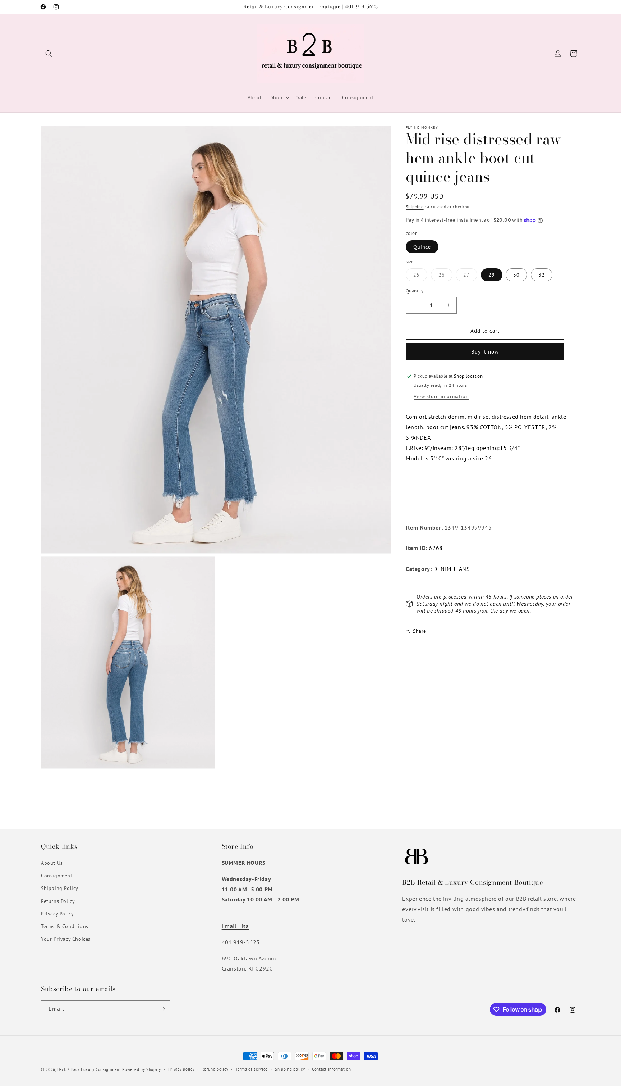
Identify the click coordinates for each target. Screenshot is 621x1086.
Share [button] (419, 631)
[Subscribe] (162, 1008)
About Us (52, 863)
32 (541, 275)
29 (491, 275)
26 (445, 276)
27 (470, 276)
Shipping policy (290, 1069)
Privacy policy (181, 1069)
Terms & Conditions (64, 926)
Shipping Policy (59, 888)
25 (420, 276)
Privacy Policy (57, 913)
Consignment (57, 875)
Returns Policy (58, 901)
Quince (422, 247)
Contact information (331, 1069)
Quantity (414, 291)
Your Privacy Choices (66, 939)
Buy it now (485, 351)
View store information (441, 397)
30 (516, 275)
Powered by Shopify (141, 1069)
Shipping (415, 206)
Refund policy (215, 1069)
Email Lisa (235, 926)
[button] (49, 54)
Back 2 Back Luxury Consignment (89, 1069)
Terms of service (251, 1069)
